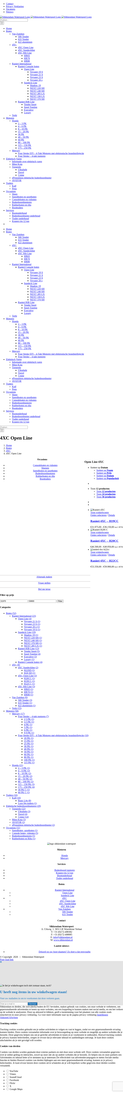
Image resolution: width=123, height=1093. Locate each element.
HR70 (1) (28, 692)
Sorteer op (104, 470)
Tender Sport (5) (32, 651)
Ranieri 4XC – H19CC (104, 521)
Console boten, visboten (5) (25, 833)
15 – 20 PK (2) (25, 776)
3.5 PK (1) (29, 722)
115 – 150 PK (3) (26, 784)
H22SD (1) (29, 670)
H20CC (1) (29, 678)
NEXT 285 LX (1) (33, 646)
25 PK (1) (28, 743)
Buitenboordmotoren (45, 473)
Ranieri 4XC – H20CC (104, 540)
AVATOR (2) (18, 822)
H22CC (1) (29, 684)
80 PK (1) (28, 757)
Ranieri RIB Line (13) (28, 648)
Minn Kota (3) (19, 819)
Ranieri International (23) (24, 616)
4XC (64, 898)
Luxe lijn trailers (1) (27, 803)
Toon (106, 491)
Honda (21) (17, 765)
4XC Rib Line (67, 906)
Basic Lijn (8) (24, 800)
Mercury (64, 858)
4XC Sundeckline (67, 903)
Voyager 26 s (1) (32, 627)
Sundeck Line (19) (27, 632)
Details (111, 515)
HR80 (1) (28, 694)
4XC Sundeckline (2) (28, 667)
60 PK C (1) (24, 792)
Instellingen (102, 1015)
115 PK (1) (29, 762)
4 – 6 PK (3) (24, 770)
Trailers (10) (12, 795)
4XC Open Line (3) (27, 675)
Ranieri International (64, 890)
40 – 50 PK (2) (25, 779)
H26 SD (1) (29, 673)
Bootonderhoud (64, 875)
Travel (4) (22, 814)
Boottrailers (45, 479)
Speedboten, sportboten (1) (25, 830)
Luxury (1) (29, 659)
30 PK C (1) (24, 789)
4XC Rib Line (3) (26, 686)
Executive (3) (30, 656)
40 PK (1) (28, 749)
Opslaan (32, 1004)
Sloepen (45, 468)
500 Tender (67, 911)
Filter (60, 601)
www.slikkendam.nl (63, 940)
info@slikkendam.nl (62, 937)
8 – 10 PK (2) (24, 773)
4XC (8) (16, 665)
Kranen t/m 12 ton (64, 873)
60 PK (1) (28, 754)
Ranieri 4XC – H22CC (104, 560)
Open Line (67, 892)
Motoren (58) (12, 711)
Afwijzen (13, 1017)
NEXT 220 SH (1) (33, 637)
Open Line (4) (25, 618)
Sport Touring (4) (32, 654)
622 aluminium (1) (27, 705)
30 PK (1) (28, 746)
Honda (64, 855)
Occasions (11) (13, 827)
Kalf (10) (16, 798)
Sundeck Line (67, 895)
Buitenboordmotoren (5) (23, 836)
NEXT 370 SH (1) (33, 643)
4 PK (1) (28, 724)
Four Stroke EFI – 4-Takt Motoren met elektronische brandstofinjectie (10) (53, 735)
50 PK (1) (28, 751)
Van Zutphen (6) (20, 697)
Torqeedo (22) (19, 808)
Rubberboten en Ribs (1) (23, 838)
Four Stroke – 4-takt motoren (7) (33, 716)
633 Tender (67, 914)
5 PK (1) (28, 727)
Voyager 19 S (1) (32, 629)
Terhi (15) (16, 708)
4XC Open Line (67, 901)
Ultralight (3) (24, 811)
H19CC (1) (29, 681)
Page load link (7, 959)
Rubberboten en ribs (45, 476)
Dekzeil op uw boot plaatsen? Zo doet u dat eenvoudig (64, 951)
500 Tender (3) (25, 700)
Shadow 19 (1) (31, 635)
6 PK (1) (28, 730)
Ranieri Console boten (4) (30, 662)
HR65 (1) (28, 689)
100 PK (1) (29, 760)
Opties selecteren (98, 515)
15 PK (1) (28, 741)
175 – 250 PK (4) (26, 787)
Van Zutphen (64, 909)
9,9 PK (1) (29, 732)
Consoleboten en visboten (45, 465)
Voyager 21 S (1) (32, 621)
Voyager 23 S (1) (32, 624)
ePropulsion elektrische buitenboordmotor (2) (33, 825)
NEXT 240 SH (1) (33, 640)
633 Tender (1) (25, 703)
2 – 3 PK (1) (24, 768)
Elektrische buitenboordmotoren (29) (23, 806)
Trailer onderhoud (64, 878)
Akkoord (4, 1017)
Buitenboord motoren (64, 870)
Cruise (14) (23, 817)
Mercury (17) (18, 713)
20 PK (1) (28, 738)
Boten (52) (11, 613)
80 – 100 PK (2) (25, 781)
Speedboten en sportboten (45, 470)
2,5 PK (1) (29, 719)
